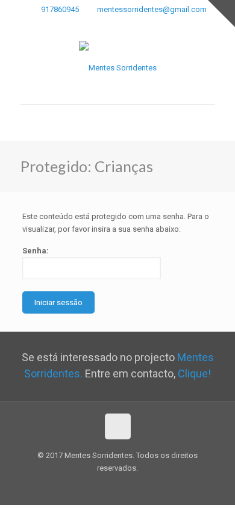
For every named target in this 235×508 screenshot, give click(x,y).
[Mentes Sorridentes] (118, 67)
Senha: (35, 250)
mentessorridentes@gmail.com (152, 9)
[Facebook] (117, 24)
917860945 (60, 9)
